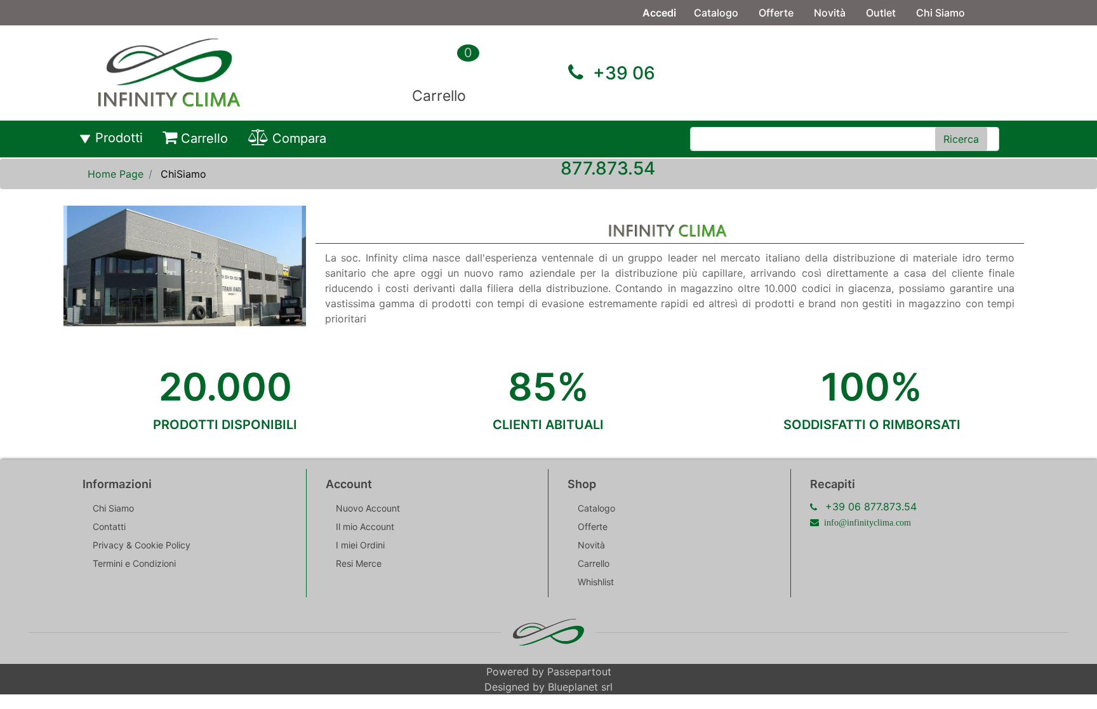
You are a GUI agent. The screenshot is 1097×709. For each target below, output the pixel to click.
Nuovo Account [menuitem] (368, 508)
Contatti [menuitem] (714, 38)
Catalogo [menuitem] (716, 12)
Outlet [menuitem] (881, 12)
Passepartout (579, 671)
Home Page (115, 174)
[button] (961, 139)
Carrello (439, 96)
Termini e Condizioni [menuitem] (134, 563)
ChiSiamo (183, 174)
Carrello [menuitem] (204, 138)
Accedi (659, 12)
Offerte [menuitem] (776, 12)
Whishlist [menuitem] (596, 581)
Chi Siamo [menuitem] (940, 12)
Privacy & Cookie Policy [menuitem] (141, 545)
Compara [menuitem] (299, 138)
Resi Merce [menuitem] (359, 563)
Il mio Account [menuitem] (365, 526)
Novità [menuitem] (830, 12)
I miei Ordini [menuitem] (360, 545)
